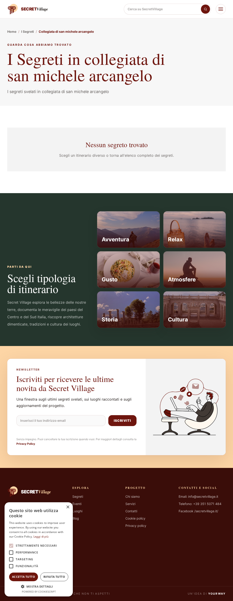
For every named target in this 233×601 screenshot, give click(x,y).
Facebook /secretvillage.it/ (198, 511)
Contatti (131, 511)
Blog (75, 518)
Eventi (76, 504)
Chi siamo (132, 496)
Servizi (130, 504)
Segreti (77, 496)
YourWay (217, 593)
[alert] (39, 549)
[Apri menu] (221, 9)
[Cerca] (205, 9)
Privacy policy (135, 526)
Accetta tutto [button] (23, 577)
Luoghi (77, 511)
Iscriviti (122, 420)
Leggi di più (41, 536)
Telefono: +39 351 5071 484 (200, 504)
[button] (38, 586)
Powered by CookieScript (39, 591)
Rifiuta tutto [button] (54, 577)
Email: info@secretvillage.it (198, 496)
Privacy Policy (25, 443)
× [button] (67, 507)
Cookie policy (135, 518)
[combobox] (162, 9)
